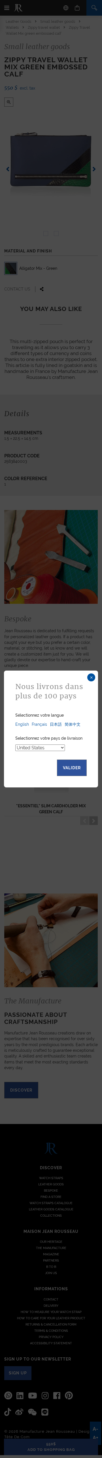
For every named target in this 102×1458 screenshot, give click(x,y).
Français (39, 724)
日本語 (56, 724)
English (22, 724)
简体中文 (72, 724)
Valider (72, 768)
